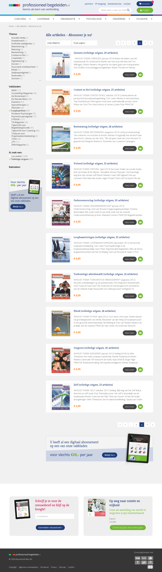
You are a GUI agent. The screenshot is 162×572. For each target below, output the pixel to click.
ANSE (16, 90)
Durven (16, 64)
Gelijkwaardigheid (21, 72)
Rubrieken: (15, 167)
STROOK (18, 119)
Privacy (54, 567)
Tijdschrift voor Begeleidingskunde (22, 126)
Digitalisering (19, 61)
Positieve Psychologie (23, 113)
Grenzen (16, 78)
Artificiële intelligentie (23, 43)
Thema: (13, 34)
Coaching (20, 18)
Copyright (13, 567)
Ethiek (15, 69)
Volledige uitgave (22, 159)
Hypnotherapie (20, 105)
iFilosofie (17, 107)
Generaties (18, 75)
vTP (15, 142)
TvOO (16, 139)
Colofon (71, 567)
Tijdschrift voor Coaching (25, 130)
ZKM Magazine (20, 144)
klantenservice (115, 3)
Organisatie (68, 18)
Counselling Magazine (24, 93)
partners (89, 3)
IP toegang (100, 3)
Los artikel (19, 156)
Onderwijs (119, 18)
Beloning (17, 49)
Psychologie (94, 18)
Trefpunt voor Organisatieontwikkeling (24, 134)
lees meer (129, 74)
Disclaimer (44, 567)
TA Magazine (19, 122)
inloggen (146, 10)
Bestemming (18, 52)
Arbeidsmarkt (19, 40)
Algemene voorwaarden (28, 567)
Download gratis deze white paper (127, 527)
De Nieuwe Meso (21, 99)
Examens (17, 102)
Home (11, 26)
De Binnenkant (20, 96)
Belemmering (19, 46)
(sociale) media (19, 37)
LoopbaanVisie (20, 110)
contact (127, 3)
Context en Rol (19, 55)
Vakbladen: (15, 86)
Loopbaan (43, 18)
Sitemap (62, 567)
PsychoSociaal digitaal (23, 116)
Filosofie (142, 18)
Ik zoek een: (15, 152)
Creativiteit (18, 58)
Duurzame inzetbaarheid (24, 67)
